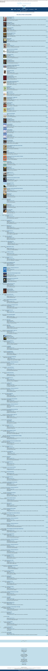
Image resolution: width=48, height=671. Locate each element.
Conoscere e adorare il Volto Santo (11, 467)
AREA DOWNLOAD (31, 9)
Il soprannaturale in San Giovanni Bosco (13, 565)
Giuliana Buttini (9, 622)
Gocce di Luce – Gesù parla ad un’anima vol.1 (12, 549)
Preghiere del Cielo (9, 335)
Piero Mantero (8, 383)
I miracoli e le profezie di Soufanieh (11, 508)
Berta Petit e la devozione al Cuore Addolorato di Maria (14, 440)
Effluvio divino (8, 319)
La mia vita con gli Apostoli (10, 570)
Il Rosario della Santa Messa (10, 471)
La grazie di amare (9, 86)
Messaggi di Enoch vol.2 (10, 476)
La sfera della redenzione (10, 351)
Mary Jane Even (9, 627)
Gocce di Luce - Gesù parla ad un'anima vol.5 (12, 518)
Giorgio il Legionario (9, 98)
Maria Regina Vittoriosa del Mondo (11, 492)
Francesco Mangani (9, 17)
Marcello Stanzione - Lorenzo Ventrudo (12, 76)
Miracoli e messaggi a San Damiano (11, 430)
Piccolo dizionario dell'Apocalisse (11, 356)
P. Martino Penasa (9, 534)
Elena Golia (8, 71)
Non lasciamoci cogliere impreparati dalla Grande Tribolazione (15, 188)
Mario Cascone (9, 452)
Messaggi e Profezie (11, 18)
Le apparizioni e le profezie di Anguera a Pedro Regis (13, 606)
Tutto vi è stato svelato (10, 209)
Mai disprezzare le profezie (10, 27)
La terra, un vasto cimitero (10, 560)
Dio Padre (8, 616)
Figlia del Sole (8, 87)
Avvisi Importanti (24, 660)
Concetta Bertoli (9, 346)
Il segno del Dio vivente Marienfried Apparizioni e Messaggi (14, 435)
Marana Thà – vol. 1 (9, 225)
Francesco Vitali (9, 357)
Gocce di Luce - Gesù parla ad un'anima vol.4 (12, 523)
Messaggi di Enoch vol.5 (10, 377)
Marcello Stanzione (9, 146)
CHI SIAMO (15, 9)
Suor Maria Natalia (9, 493)
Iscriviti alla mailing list (24, 10)
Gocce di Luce (8, 268)
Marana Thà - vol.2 (9, 204)
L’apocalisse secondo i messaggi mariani (12, 97)
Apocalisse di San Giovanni (10, 372)
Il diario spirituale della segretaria (11, 314)
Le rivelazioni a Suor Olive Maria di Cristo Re (12, 304)
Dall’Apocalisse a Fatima (11, 241)
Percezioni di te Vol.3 (9, 22)
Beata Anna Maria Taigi (10, 393)
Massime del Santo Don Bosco (10, 602)
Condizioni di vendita (24, 655)
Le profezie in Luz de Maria (10, 251)
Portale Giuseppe (10, 566)
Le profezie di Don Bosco (10, 581)
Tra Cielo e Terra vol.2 (9, 129)
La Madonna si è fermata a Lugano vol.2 (12, 330)
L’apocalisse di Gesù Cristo (10, 54)
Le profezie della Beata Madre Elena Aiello (12, 482)
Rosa (7, 92)
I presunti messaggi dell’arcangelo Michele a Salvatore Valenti (14, 145)
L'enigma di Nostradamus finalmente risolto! (12, 278)
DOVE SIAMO (18, 9)
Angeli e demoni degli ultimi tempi (11, 33)
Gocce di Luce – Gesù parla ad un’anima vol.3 (12, 539)
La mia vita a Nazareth (9, 621)
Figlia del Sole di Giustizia (10, 263)
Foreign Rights (24, 651)
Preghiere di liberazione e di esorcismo (11, 299)
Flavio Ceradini (9, 279)
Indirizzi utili (24, 664)
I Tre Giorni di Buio (9, 632)
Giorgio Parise (8, 39)
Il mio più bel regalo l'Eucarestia (11, 262)
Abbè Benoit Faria (9, 167)
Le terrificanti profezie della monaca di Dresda (12, 591)
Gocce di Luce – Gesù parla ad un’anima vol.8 (12, 388)
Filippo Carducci (9, 325)
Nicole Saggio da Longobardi (10, 23)
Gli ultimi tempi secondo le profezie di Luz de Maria (13, 177)
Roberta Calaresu (9, 103)
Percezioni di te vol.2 (9, 59)
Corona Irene (8, 597)
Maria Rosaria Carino (9, 331)
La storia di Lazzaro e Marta (10, 70)
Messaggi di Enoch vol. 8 (10, 230)
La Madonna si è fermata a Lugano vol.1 (12, 414)
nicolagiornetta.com (31, 668)
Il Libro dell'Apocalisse (10, 451)
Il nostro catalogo (24, 654)
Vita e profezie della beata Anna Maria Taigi (12, 409)
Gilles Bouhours (9, 456)
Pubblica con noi (24, 650)
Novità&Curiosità (24, 659)
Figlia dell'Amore (9, 612)
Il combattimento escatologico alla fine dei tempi (13, 65)
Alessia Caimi (8, 189)
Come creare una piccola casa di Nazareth (12, 49)
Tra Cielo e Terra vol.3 (9, 124)
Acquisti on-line (24, 656)
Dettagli (47, 26)
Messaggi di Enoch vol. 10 (10, 172)
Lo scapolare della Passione (10, 367)
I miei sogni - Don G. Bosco (10, 586)
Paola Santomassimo (9, 130)
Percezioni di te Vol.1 (9, 118)
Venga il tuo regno (9, 38)
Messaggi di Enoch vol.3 (10, 446)
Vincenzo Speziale (9, 28)
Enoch (7, 173)
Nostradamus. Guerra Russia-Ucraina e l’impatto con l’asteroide (15, 156)
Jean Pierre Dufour (9, 305)
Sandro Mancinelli (9, 399)
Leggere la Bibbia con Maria (10, 246)
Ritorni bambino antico (10, 140)
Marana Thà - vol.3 (9, 193)
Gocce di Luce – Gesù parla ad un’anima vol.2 (12, 544)
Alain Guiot (8, 457)
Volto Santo (8, 43)
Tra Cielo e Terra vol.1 (9, 134)
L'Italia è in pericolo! (9, 503)
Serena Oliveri (8, 183)
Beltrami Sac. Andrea (9, 603)
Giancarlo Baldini (9, 210)
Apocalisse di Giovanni (9, 102)
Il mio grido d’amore (9, 220)
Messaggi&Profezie (24, 661)
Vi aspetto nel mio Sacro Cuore (11, 283)
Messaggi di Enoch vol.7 (10, 257)
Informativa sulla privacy (27, 670)
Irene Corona (8, 44)
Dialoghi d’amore (9, 161)
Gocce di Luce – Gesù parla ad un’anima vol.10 (13, 267)
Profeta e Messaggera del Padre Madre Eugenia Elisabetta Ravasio (15, 528)
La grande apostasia (9, 419)
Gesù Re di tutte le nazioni (10, 294)
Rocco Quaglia (9, 55)
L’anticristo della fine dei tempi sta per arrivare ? (13, 81)
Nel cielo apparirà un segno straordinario (12, 398)
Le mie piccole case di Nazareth (11, 113)
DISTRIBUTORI (26, 9)
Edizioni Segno (9, 571)
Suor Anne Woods (9, 236)
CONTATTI (22, 9)
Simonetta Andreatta (9, 162)
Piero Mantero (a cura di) (10, 352)
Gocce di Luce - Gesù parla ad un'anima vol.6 (12, 487)
